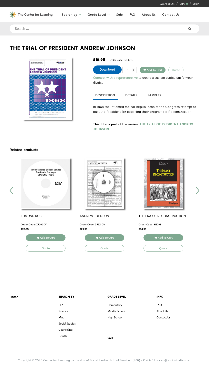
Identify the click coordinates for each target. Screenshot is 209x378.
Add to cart (154, 70)
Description (105, 95)
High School (115, 317)
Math (62, 317)
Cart (182, 3)
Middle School (116, 311)
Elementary (115, 305)
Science (63, 311)
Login (196, 3)
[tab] (105, 95)
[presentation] (11, 190)
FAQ (132, 14)
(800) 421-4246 (142, 360)
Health (63, 336)
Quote (176, 70)
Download (107, 69)
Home (14, 297)
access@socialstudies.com (173, 360)
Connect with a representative (115, 78)
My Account (167, 3)
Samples (154, 95)
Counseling (65, 329)
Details (131, 95)
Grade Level (97, 14)
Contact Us (170, 14)
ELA (61, 305)
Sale (119, 14)
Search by (69, 14)
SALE (111, 338)
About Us (149, 14)
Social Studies (67, 323)
